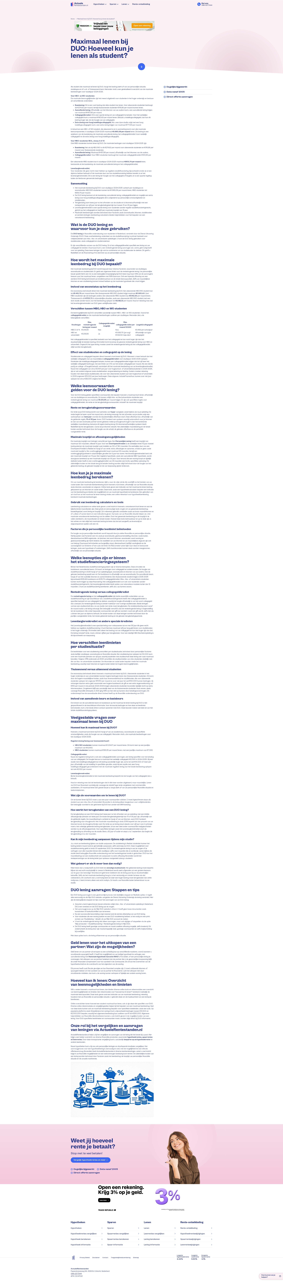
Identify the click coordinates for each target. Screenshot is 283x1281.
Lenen (124, 4)
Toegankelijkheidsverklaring (120, 1257)
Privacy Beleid (85, 1257)
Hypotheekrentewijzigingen (192, 1233)
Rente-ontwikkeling (141, 4)
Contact (105, 1257)
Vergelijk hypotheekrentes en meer (90, 1160)
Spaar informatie (115, 1245)
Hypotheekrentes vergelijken (84, 1233)
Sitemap (136, 1257)
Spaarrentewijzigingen (190, 1239)
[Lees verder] (141, 66)
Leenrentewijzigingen (189, 1245)
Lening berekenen (152, 1239)
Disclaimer (96, 1257)
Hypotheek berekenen (81, 1239)
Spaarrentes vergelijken (118, 1233)
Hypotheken (98, 4)
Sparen (113, 4)
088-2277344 (76, 1274)
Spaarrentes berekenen (118, 1239)
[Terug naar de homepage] (79, 4)
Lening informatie (152, 1245)
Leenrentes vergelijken (154, 1233)
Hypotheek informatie (81, 1245)
